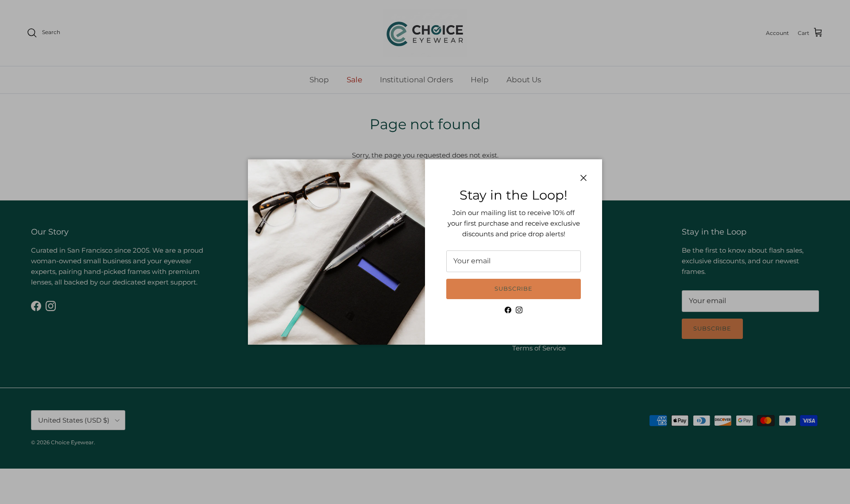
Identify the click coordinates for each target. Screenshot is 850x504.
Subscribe (514, 288)
